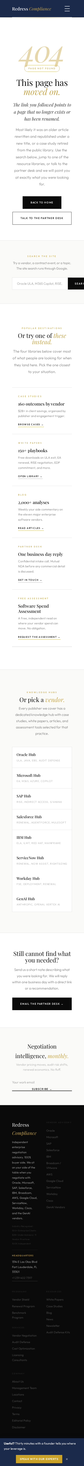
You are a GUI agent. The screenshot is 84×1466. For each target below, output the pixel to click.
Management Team (24, 1388)
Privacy (17, 1407)
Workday (52, 1194)
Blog (49, 1312)
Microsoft (52, 1137)
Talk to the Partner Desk (41, 218)
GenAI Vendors (55, 1207)
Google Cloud (54, 1181)
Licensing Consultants (19, 1357)
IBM (48, 1156)
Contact (17, 1401)
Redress (31, 8)
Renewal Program (23, 1306)
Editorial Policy (21, 1420)
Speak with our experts (39, 1459)
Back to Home (42, 202)
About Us (18, 1381)
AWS (49, 1174)
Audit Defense (21, 1342)
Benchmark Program (19, 1315)
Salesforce (52, 1150)
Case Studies (54, 1306)
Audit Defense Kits (58, 1332)
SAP (48, 1143)
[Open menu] (67, 8)
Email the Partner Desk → (42, 1003)
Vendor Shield (20, 1299)
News (49, 1319)
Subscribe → (42, 1089)
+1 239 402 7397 (22, 1277)
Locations (18, 1394)
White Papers (55, 1299)
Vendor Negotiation (24, 1335)
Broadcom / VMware (53, 1165)
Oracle (50, 1130)
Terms (16, 1414)
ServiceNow (53, 1187)
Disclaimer (18, 1427)
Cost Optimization (23, 1348)
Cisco (49, 1200)
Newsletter (53, 1325)
